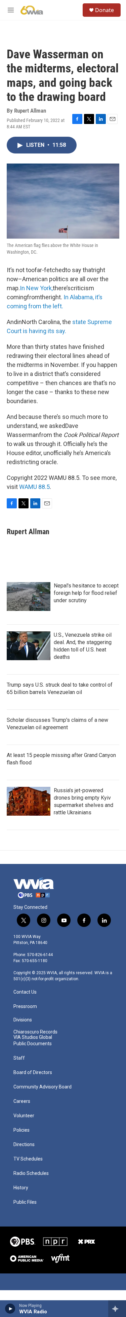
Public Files (25, 1202)
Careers (21, 1101)
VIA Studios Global (32, 1037)
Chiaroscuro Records (35, 1031)
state (79, 321)
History (20, 1187)
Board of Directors (32, 1072)
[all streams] (117, 1308)
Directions (24, 1144)
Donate (104, 10)
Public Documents (32, 1043)
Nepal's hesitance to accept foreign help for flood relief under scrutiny (86, 593)
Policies (21, 1130)
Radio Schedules (31, 1173)
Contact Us (25, 992)
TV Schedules (28, 1159)
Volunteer (23, 1115)
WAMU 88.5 (34, 486)
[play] (10, 1308)
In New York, (36, 288)
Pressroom (25, 1006)
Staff (19, 1058)
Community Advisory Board (42, 1086)
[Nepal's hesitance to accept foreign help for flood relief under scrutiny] (28, 596)
